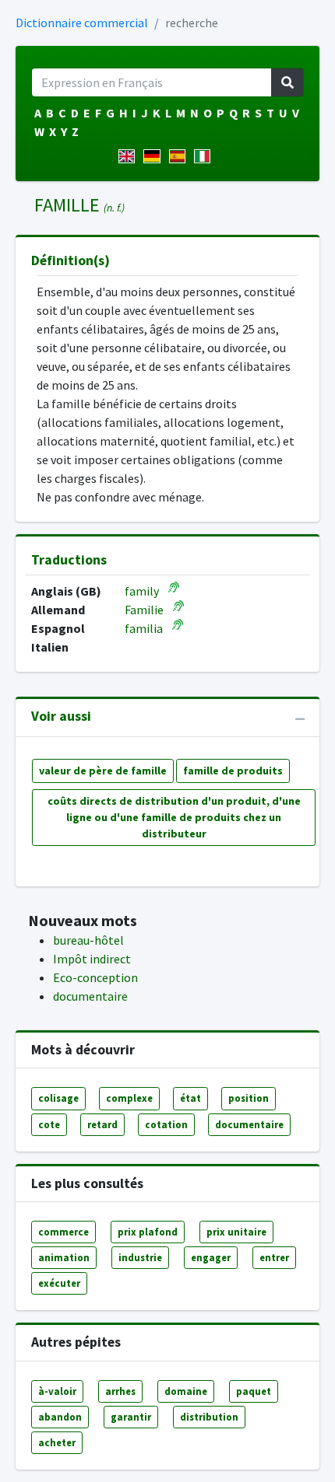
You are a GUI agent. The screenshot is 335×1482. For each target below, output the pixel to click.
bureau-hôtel (88, 940)
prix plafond (148, 1231)
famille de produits (233, 771)
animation (64, 1257)
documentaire (90, 996)
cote (49, 1124)
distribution (209, 1416)
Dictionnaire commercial (82, 22)
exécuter (59, 1283)
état (190, 1098)
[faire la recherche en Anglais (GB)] (129, 156)
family (142, 591)
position (248, 1098)
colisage (58, 1098)
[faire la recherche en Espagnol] (180, 156)
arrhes (120, 1391)
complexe (129, 1098)
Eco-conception (95, 977)
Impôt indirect (92, 958)
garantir (131, 1416)
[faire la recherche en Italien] (205, 156)
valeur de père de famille (103, 771)
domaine (185, 1391)
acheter (57, 1442)
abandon (60, 1416)
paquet (253, 1391)
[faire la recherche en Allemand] (154, 156)
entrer (274, 1257)
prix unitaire (236, 1231)
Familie (144, 609)
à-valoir (57, 1391)
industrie (140, 1257)
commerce (63, 1231)
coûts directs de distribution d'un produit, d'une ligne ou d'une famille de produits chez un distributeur (174, 817)
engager (211, 1257)
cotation (166, 1124)
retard (102, 1124)
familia (144, 628)
